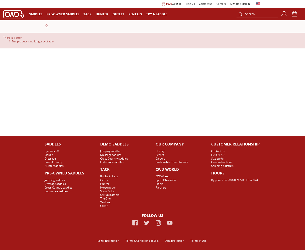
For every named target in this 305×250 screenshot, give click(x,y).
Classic (49, 155)
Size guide (217, 158)
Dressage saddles (55, 184)
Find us (190, 4)
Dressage (50, 158)
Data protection (175, 241)
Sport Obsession (166, 180)
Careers (221, 4)
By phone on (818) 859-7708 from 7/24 (234, 180)
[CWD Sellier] (13, 14)
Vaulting (105, 202)
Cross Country (53, 162)
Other (103, 206)
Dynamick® (52, 151)
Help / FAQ (217, 155)
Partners (161, 187)
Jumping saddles (55, 180)
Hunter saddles (54, 166)
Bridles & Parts (109, 176)
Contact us (205, 4)
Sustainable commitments (172, 162)
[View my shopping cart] (295, 13)
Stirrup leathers (109, 195)
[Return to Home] (46, 26)
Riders (159, 184)
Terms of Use (198, 241)
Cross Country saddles (58, 187)
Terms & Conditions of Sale (142, 241)
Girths (104, 180)
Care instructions (221, 162)
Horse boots (108, 187)
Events (160, 155)
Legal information (109, 241)
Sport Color (107, 191)
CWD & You (163, 176)
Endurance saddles (56, 191)
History (160, 151)
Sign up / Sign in (240, 4)
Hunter (104, 184)
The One (105, 198)
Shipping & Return (222, 166)
